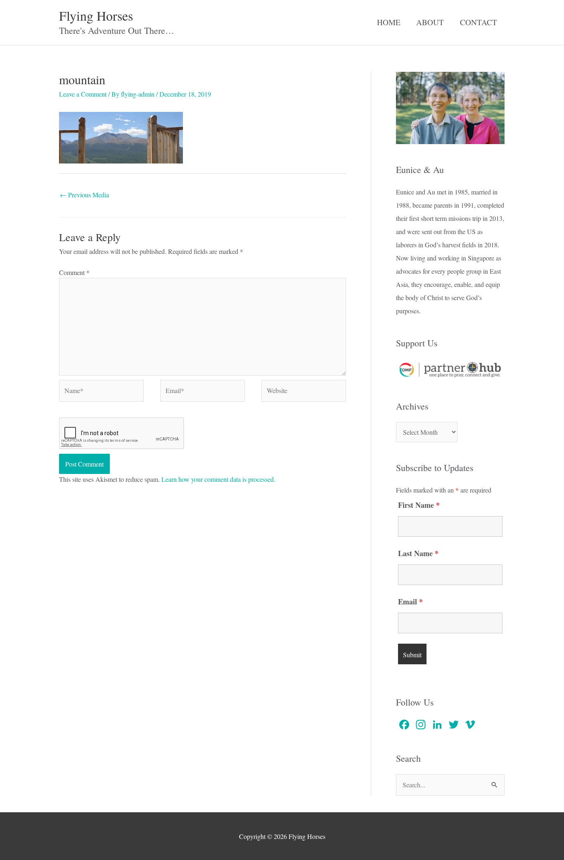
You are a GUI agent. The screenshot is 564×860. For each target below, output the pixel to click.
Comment (74, 272)
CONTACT (478, 22)
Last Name (418, 553)
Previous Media (84, 194)
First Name (419, 505)
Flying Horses (96, 15)
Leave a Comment (83, 94)
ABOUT (430, 22)
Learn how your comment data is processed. (218, 479)
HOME (388, 22)
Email (410, 601)
